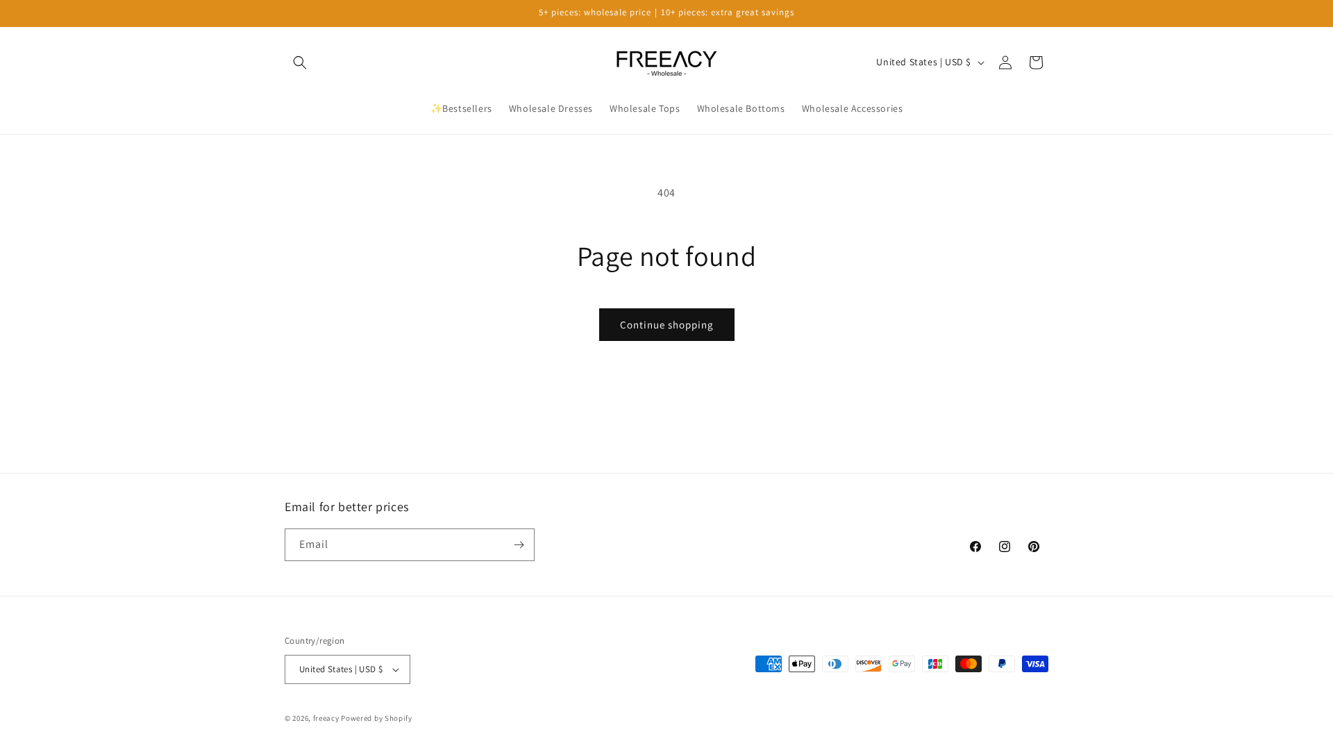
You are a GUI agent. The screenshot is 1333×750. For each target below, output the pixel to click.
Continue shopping (667, 324)
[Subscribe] (518, 544)
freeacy (326, 718)
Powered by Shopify (376, 718)
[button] (300, 62)
